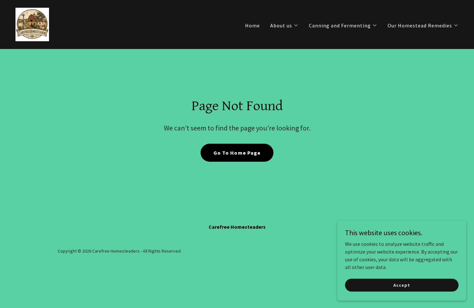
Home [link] (252, 25)
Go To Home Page (236, 152)
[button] (284, 25)
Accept (401, 285)
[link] (32, 24)
